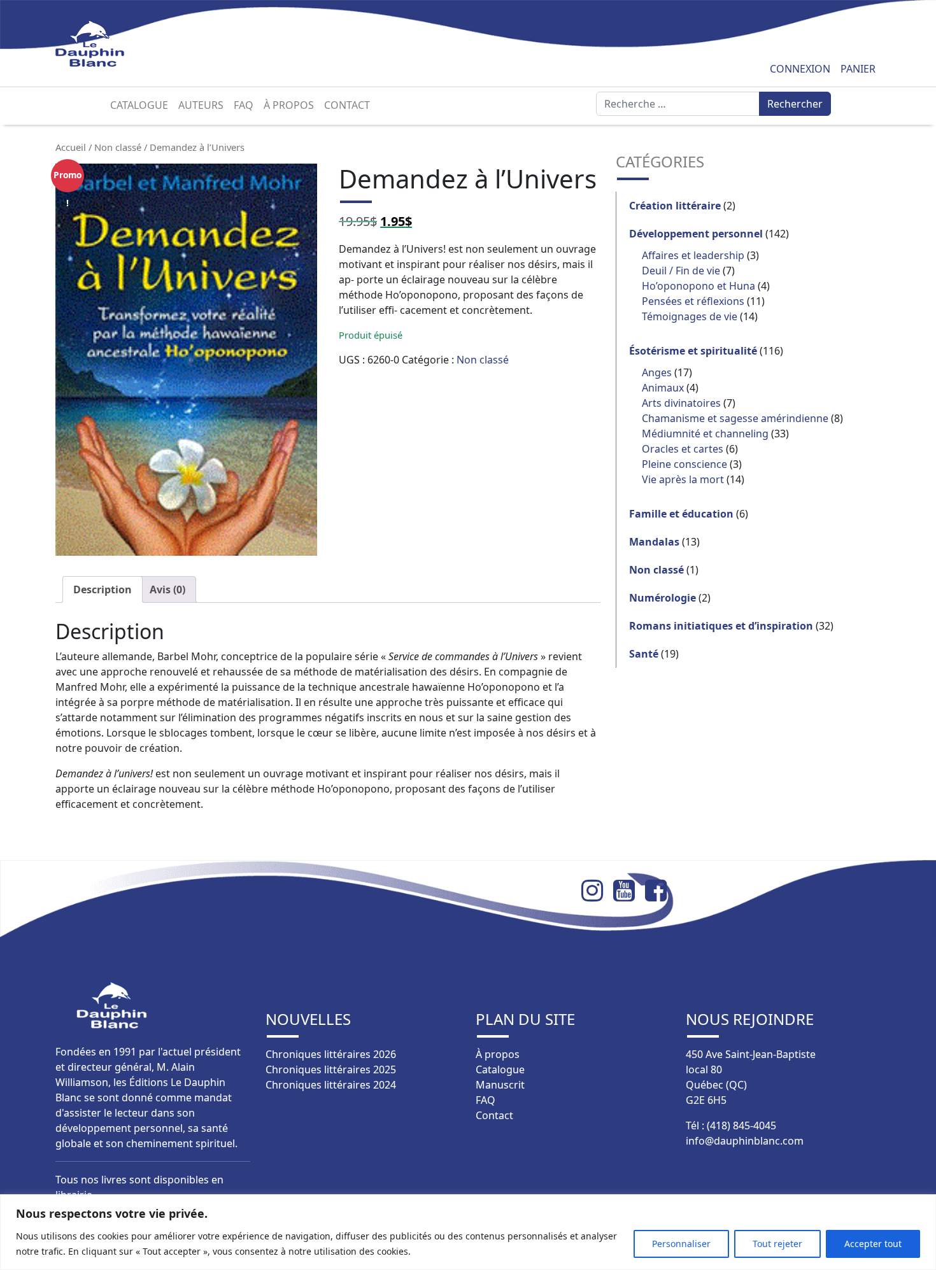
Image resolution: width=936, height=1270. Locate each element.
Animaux (663, 388)
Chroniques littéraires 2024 (331, 1085)
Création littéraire (675, 206)
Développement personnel (696, 234)
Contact (347, 105)
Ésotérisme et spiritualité (693, 351)
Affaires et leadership (693, 255)
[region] (468, 1232)
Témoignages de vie (689, 316)
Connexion (800, 69)
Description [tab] (102, 589)
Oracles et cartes (682, 449)
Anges (657, 372)
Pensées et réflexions (693, 301)
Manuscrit (500, 1085)
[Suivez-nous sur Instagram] (597, 890)
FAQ (243, 105)
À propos (289, 105)
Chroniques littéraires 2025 (331, 1069)
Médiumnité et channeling (705, 434)
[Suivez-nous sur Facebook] (661, 890)
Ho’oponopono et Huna (698, 286)
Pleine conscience (684, 464)
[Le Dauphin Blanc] (104, 44)
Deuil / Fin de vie (681, 271)
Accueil (70, 147)
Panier (858, 69)
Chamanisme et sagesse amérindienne (735, 418)
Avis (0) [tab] (167, 589)
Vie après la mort (683, 479)
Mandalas (654, 542)
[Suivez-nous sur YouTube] (629, 890)
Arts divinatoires (681, 403)
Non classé (117, 147)
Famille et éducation (681, 514)
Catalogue (139, 105)
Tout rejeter (777, 1244)
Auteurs (200, 105)
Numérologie (662, 598)
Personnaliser (681, 1244)
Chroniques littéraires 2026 (331, 1054)
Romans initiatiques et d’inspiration (721, 626)
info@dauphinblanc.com (745, 1141)
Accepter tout (873, 1244)
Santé (643, 654)
